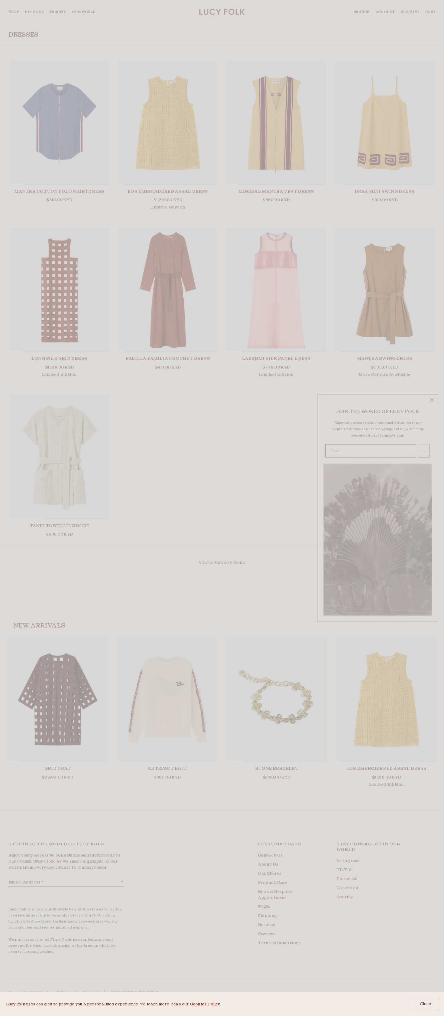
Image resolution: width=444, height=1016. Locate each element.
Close (425, 1003)
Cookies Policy (205, 1004)
